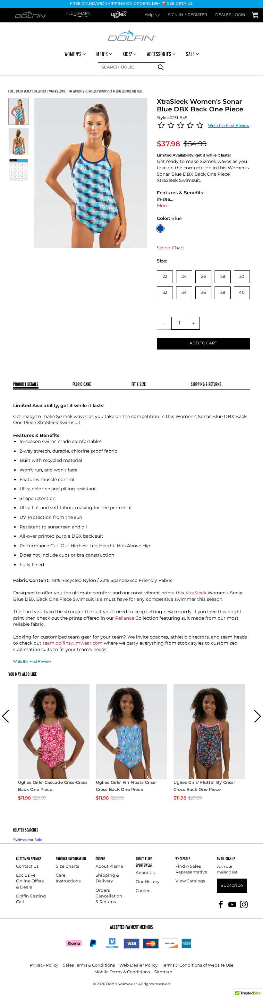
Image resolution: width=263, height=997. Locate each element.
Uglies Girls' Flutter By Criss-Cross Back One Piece (204, 786)
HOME (11, 91)
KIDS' (127, 54)
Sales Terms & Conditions (89, 965)
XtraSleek (195, 593)
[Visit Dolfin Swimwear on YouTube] (232, 904)
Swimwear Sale (27, 840)
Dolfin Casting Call (31, 899)
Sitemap (163, 972)
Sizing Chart (170, 248)
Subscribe (232, 885)
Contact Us (27, 866)
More (162, 205)
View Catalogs (190, 881)
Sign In (175, 15)
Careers (143, 891)
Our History (147, 882)
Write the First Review (228, 125)
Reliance (124, 618)
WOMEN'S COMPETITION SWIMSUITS (66, 91)
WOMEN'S (72, 54)
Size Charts (67, 866)
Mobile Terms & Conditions (122, 972)
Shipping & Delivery (107, 878)
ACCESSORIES (159, 54)
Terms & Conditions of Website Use (197, 965)
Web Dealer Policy (138, 965)
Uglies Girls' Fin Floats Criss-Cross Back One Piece (126, 786)
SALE (190, 54)
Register (197, 15)
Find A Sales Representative (191, 869)
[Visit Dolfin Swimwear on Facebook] (221, 904)
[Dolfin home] (131, 34)
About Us (145, 873)
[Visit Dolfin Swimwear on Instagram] (244, 904)
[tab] (42, 385)
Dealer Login (230, 15)
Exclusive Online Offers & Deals (30, 881)
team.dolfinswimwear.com (73, 643)
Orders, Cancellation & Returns (109, 896)
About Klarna (109, 866)
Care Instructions (68, 878)
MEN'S (102, 54)
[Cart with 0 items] (255, 15)
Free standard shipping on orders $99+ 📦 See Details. (131, 4)
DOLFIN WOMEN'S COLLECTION (31, 91)
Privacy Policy (44, 965)
